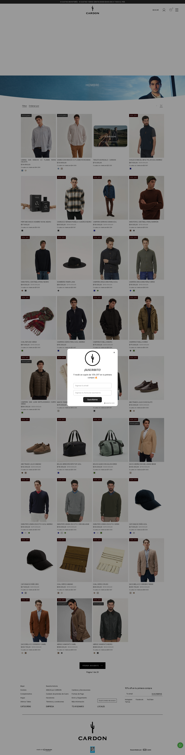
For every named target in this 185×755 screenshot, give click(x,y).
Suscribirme (92, 399)
